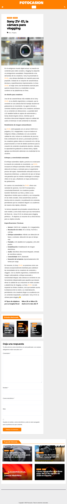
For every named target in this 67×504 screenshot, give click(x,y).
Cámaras (9, 17)
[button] (64, 7)
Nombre (5, 387)
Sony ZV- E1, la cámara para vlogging (17, 24)
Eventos (7, 473)
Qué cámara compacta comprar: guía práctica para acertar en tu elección (17, 455)
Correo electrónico (8, 398)
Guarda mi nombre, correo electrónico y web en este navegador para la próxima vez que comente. (21, 423)
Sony (10, 32)
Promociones (40, 452)
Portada (15, 17)
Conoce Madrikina (12, 475)
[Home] (2, 7)
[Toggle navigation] (34, 7)
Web (4, 409)
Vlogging (14, 32)
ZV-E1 (6, 78)
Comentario (6, 353)
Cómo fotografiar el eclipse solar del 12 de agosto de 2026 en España (49, 473)
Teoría (6, 326)
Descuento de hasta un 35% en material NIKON (47, 456)
